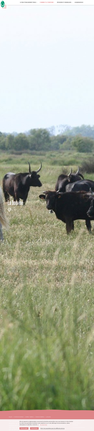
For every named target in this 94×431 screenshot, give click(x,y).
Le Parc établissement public (28, 2)
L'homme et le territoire (47, 2)
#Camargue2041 (79, 2)
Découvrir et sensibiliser (64, 2)
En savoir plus (43, 424)
